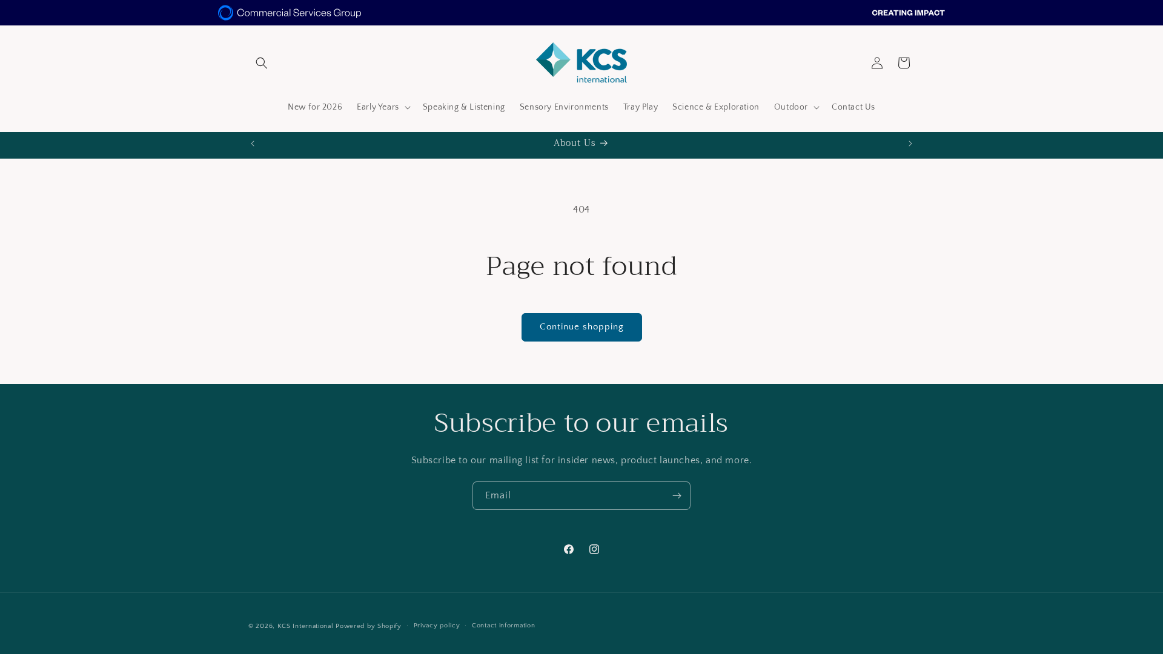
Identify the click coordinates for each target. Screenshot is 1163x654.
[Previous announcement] (252, 143)
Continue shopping (582, 327)
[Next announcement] (910, 143)
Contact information (503, 625)
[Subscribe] (676, 495)
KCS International (305, 626)
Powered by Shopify (369, 626)
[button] (261, 63)
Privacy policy (437, 625)
